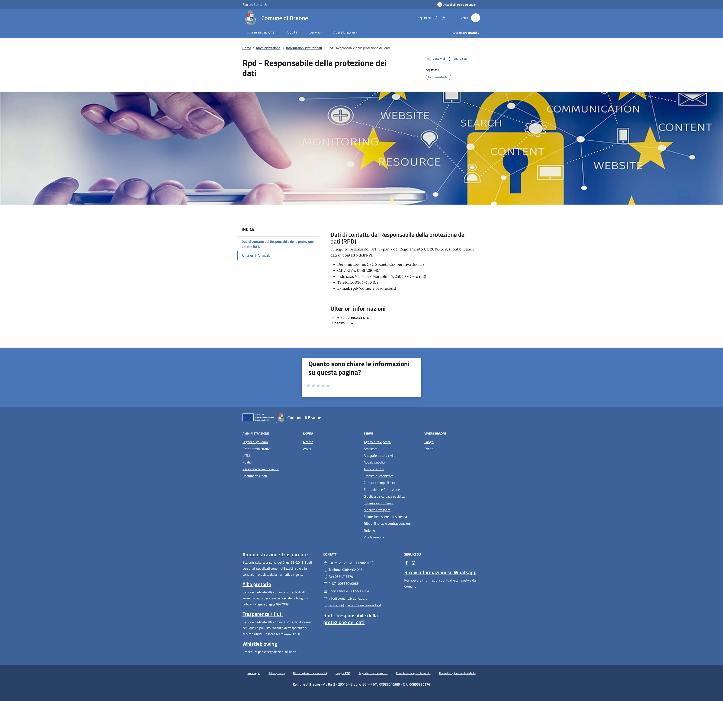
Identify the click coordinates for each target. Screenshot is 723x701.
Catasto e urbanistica (379, 475)
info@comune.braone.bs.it (347, 598)
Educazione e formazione (382, 489)
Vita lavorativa (374, 537)
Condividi (438, 58)
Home (246, 47)
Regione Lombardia (255, 4)
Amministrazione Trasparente (275, 554)
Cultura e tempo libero (379, 482)
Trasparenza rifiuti (263, 614)
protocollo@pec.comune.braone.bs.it (354, 605)
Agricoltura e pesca (377, 441)
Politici (247, 462)
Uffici (246, 455)
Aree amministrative (257, 448)
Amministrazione (268, 47)
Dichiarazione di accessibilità (310, 673)
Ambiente (371, 448)
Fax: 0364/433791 (341, 576)
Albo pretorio (257, 584)
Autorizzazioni (374, 469)
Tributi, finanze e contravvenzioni (387, 523)
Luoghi (429, 441)
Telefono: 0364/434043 (345, 569)
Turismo (369, 530)
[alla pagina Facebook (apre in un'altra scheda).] (434, 18)
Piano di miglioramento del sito (457, 673)
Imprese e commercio (379, 503)
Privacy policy (277, 673)
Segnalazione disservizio (372, 673)
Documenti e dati (255, 475)
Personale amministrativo (261, 469)
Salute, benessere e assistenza (385, 516)
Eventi (428, 448)
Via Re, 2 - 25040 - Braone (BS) (364, 562)
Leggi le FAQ (343, 673)
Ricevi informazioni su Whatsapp (440, 572)
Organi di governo (255, 441)
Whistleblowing (260, 644)
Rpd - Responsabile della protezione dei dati (350, 618)
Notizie (308, 441)
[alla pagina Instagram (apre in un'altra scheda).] (442, 18)
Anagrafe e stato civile (379, 455)
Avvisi (307, 448)
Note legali (253, 673)
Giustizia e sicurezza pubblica (384, 496)
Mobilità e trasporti (377, 509)
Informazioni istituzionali (304, 47)
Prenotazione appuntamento (413, 673)
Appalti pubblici (374, 462)
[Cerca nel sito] (475, 17)
